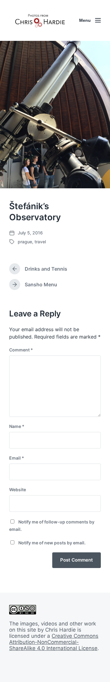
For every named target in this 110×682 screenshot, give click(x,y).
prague (25, 241)
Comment (21, 349)
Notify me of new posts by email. (52, 542)
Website (17, 489)
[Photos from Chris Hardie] (39, 20)
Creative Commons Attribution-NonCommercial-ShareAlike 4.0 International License (53, 642)
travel (40, 241)
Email (16, 458)
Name (16, 426)
